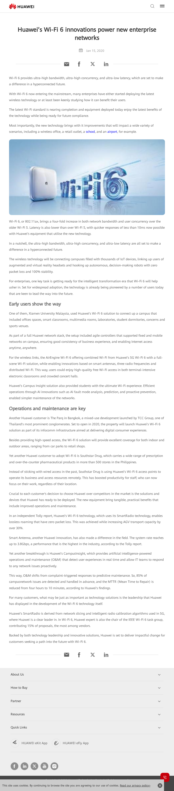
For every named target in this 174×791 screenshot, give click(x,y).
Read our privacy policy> (135, 785)
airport (112, 131)
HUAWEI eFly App (76, 743)
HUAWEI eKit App (34, 743)
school (90, 131)
